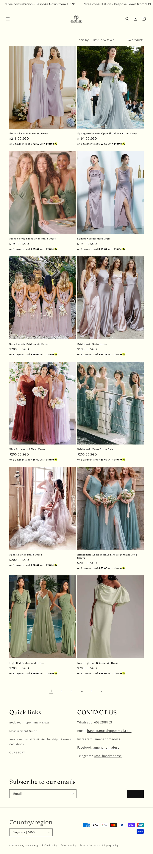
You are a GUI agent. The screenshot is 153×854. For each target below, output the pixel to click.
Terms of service (89, 845)
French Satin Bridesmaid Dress (28, 133)
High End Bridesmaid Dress (26, 662)
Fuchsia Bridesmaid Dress (25, 554)
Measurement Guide (23, 731)
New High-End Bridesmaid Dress (97, 662)
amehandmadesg (107, 739)
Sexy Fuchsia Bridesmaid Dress (28, 343)
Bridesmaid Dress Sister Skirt (95, 449)
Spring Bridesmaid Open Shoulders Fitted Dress (107, 133)
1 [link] (51, 691)
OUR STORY (17, 752)
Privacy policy (68, 845)
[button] (8, 19)
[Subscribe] (72, 793)
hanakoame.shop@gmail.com (109, 731)
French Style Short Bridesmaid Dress (32, 238)
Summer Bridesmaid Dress (94, 238)
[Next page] (102, 691)
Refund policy (49, 845)
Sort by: (84, 40)
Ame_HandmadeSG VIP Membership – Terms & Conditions (40, 742)
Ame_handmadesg (108, 756)
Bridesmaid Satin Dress (92, 343)
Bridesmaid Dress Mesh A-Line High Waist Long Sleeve (107, 556)
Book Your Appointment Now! (29, 722)
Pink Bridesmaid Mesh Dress (27, 449)
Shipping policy (110, 845)
